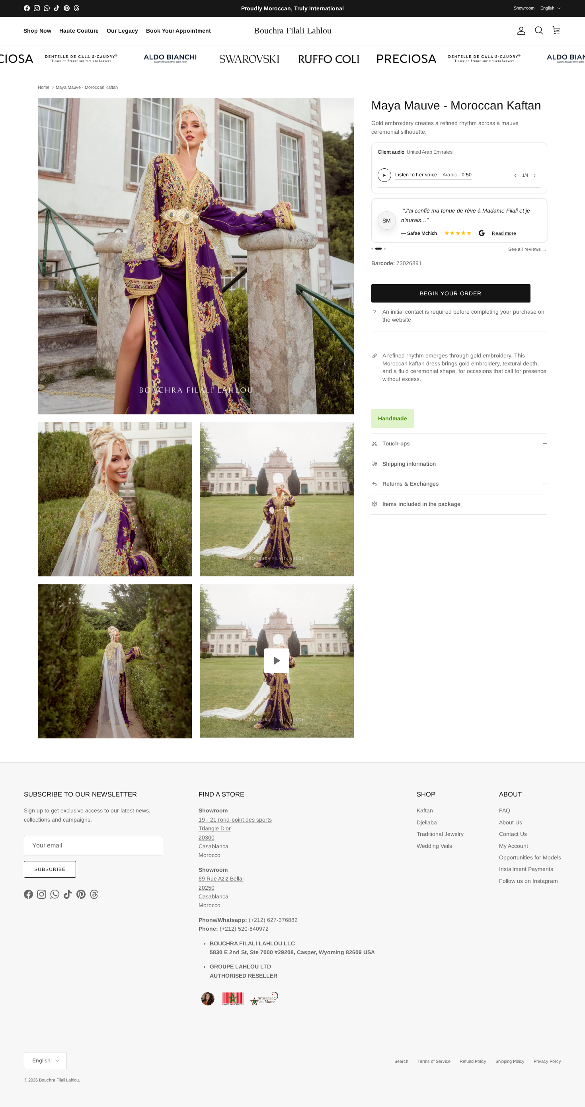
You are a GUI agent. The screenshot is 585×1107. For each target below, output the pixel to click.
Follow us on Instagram (528, 881)
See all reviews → (527, 249)
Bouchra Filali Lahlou (59, 1080)
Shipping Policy (510, 1061)
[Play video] (276, 660)
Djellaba (427, 822)
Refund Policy (473, 1061)
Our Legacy (122, 30)
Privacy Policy (547, 1061)
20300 (206, 837)
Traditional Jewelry (440, 834)
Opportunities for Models (530, 857)
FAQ (504, 810)
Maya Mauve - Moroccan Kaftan (87, 87)
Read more (504, 233)
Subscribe (50, 869)
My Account (513, 846)
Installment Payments (526, 869)
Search (401, 1061)
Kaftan (425, 810)
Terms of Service (433, 1061)
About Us (510, 822)
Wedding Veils (434, 846)
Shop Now (37, 30)
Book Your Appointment (178, 30)
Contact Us (513, 834)
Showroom (524, 8)
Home (43, 87)
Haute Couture (79, 30)
